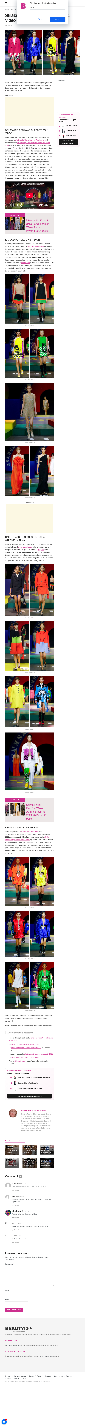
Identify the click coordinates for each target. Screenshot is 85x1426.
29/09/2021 (8, 25)
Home (7, 9)
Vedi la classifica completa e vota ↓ (29, 1096)
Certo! (57, 19)
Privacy (39, 1376)
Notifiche (7, 1378)
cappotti (41, 549)
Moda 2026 (13, 9)
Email (7, 1299)
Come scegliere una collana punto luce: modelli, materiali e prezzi (12, 1148)
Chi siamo (8, 1376)
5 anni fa (23, 1184)
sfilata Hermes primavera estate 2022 (24, 1044)
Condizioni (48, 1376)
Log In (24, 1378)
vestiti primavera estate (35, 246)
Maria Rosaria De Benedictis (33, 1110)
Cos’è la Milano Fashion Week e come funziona (46, 1164)
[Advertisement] (29, 111)
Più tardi (41, 19)
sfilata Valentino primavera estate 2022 (38, 1054)
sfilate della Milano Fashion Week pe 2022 (30, 140)
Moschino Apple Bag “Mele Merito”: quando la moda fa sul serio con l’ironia (12, 1162)
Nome (7, 1290)
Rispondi (16, 1190)
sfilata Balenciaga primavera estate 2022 (26, 1047)
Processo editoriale (20, 1376)
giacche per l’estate (25, 547)
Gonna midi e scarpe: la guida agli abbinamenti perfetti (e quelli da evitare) (29, 1162)
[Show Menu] (6, 3)
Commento (9, 1264)
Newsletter (69, 1376)
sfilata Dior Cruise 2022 (30, 831)
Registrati (16, 1378)
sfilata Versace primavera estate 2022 (25, 1057)
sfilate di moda (20, 1061)
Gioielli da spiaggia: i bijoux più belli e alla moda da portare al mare (29, 1148)
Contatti (31, 1376)
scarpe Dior (25, 262)
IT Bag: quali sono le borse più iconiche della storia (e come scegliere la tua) (46, 1148)
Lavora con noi (58, 1376)
